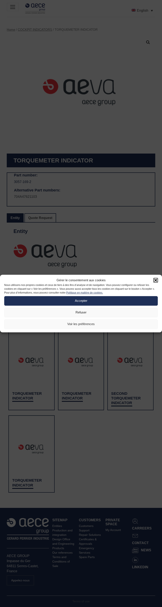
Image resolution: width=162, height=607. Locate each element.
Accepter (81, 300)
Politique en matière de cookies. (84, 292)
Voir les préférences (81, 324)
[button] (156, 280)
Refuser (81, 312)
